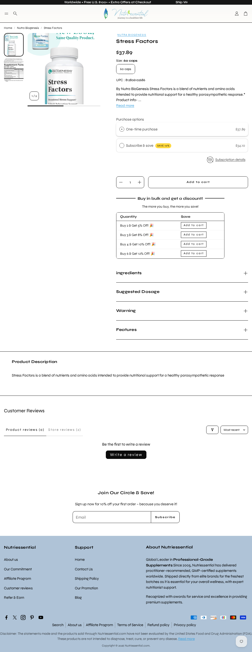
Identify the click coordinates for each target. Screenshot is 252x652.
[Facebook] (6, 617)
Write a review (126, 454)
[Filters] (212, 430)
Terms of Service (130, 625)
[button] (6, 13)
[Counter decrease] (120, 182)
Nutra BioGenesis (131, 34)
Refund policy (158, 625)
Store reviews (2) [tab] (64, 430)
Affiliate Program (99, 625)
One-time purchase (142, 129)
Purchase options (130, 119)
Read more (125, 105)
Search (57, 625)
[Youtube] (40, 617)
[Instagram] (23, 617)
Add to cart (194, 225)
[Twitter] (15, 617)
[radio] (121, 129)
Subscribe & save (148, 145)
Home (8, 28)
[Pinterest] (32, 617)
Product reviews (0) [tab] (25, 430)
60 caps (125, 69)
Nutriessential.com (112, 634)
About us (75, 625)
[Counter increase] (139, 182)
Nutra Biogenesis (28, 28)
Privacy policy (185, 625)
